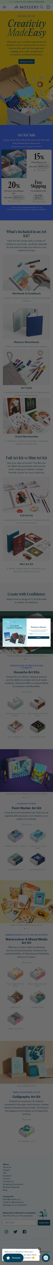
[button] (46, 1258)
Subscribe (38, 637)
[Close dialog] (49, 620)
